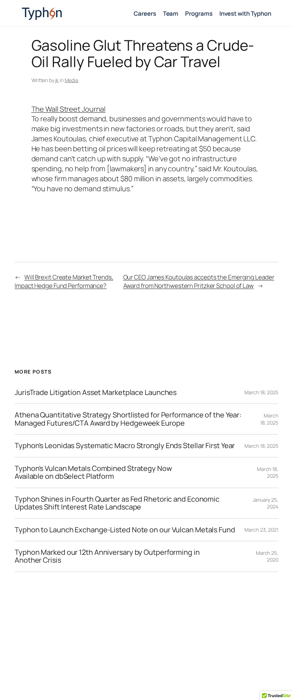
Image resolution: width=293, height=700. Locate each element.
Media (72, 80)
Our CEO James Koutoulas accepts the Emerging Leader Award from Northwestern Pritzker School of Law (198, 281)
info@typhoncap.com (202, 681)
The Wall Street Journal (68, 109)
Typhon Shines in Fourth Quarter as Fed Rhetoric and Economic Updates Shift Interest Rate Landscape (117, 503)
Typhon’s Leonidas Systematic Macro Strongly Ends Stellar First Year (125, 446)
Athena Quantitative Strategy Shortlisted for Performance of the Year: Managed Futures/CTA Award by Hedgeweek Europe (128, 419)
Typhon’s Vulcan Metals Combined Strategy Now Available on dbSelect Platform (93, 473)
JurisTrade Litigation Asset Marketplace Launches (96, 392)
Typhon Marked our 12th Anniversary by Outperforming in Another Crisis (107, 556)
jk (57, 80)
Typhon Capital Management (70, 13)
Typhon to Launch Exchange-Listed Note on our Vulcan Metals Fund (125, 530)
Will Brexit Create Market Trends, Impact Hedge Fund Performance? (64, 281)
